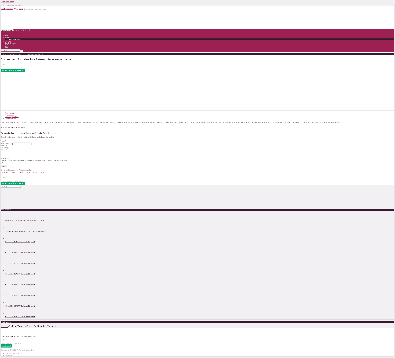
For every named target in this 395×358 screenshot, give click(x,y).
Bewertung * (5, 148)
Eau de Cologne (14, 39)
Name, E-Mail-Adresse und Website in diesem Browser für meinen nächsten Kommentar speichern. (35, 160)
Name (3, 141)
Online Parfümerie (45, 326)
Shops (7, 36)
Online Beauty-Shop (12, 45)
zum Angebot (6, 346)
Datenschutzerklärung (12, 353)
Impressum (8, 355)
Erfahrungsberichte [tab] (12, 117)
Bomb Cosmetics (10, 43)
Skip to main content (7, 2)
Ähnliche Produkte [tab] (11, 119)
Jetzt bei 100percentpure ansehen (12, 70)
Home (3, 54)
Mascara (8, 41)
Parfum (7, 37)
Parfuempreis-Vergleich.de (21, 30)
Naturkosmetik (4, 327)
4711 (6, 47)
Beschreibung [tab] (9, 113)
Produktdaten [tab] (9, 115)
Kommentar (5, 158)
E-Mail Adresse (6, 143)
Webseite (4, 146)
